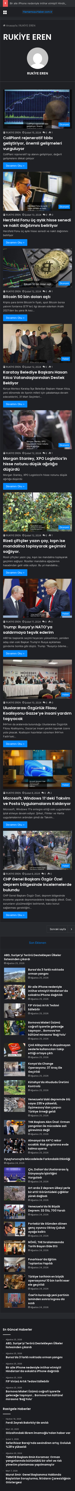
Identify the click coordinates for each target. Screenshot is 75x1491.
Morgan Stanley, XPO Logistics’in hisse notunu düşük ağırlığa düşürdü (35, 464)
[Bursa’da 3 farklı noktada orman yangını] (14, 975)
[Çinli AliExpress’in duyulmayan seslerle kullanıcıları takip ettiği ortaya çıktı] (14, 1050)
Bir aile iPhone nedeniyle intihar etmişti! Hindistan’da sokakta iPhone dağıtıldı (48, 991)
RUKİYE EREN (37, 73)
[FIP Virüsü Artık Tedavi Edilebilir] (14, 1010)
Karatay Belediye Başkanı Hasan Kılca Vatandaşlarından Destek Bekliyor (35, 377)
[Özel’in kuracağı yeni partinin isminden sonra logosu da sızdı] (14, 1300)
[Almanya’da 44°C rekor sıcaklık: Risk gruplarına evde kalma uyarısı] (14, 1146)
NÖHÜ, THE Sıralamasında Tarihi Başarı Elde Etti (46, 1244)
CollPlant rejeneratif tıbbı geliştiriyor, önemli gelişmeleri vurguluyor (32, 143)
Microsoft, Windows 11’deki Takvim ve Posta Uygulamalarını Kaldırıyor (37, 800)
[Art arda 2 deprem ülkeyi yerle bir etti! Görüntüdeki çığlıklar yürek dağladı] (14, 1193)
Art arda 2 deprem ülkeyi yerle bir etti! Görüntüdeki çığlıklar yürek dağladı (49, 1192)
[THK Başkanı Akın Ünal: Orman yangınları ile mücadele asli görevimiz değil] (14, 1127)
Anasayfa (11, 25)
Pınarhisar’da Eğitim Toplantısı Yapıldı (42, 1261)
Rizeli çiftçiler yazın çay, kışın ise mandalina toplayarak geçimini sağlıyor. (34, 546)
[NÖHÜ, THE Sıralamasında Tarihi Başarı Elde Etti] (14, 1247)
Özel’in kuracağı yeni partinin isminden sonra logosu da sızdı (48, 1299)
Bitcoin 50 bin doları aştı (26, 296)
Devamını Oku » (15, 165)
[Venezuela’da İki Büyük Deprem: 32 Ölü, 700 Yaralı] (14, 1212)
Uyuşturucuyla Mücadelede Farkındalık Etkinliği (37, 1159)
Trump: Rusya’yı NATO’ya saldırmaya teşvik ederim (28, 629)
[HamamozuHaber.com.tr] (37, 12)
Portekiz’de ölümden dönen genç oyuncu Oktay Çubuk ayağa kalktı (47, 1228)
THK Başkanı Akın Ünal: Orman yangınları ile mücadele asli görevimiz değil (49, 1126)
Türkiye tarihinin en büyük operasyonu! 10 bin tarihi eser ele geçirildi (48, 1281)
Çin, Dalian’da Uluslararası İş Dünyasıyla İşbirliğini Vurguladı (48, 1173)
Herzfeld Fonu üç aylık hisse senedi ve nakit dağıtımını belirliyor (37, 222)
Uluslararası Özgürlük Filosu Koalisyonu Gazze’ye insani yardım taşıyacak (37, 713)
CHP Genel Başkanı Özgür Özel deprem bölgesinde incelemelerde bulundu (37, 884)
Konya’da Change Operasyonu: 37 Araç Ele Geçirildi (45, 1068)
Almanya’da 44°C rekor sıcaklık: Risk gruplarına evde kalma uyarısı (48, 1144)
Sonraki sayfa (58, 929)
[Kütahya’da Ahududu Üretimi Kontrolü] (14, 1087)
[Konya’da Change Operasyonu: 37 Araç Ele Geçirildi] (14, 1069)
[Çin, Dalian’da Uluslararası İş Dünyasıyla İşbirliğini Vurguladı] (14, 1174)
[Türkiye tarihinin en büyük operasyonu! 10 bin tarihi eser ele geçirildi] (14, 1282)
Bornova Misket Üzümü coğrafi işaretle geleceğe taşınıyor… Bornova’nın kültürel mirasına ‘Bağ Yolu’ (47, 1029)
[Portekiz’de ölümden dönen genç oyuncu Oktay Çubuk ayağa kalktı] (14, 1229)
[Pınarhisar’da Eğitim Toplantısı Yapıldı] (14, 1264)
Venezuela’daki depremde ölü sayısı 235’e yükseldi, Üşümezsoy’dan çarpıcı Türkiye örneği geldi (49, 1105)
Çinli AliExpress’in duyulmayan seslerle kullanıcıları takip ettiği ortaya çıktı (49, 1049)
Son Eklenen (37, 943)
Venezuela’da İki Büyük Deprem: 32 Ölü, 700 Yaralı (46, 1208)
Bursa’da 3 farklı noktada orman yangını (46, 972)
